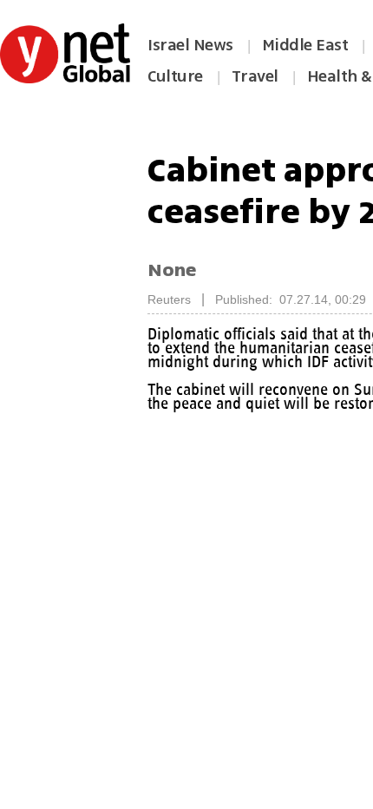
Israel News (190, 45)
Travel (255, 76)
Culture (175, 76)
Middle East (305, 45)
